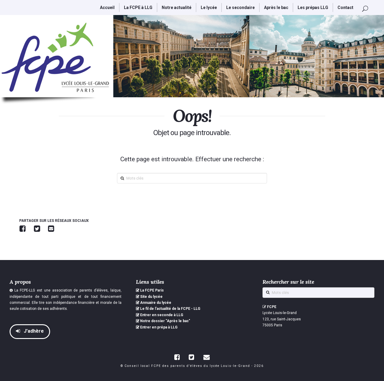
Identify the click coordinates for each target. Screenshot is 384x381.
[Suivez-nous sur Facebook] (177, 357)
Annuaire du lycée (155, 303)
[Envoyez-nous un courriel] (206, 357)
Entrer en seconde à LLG (161, 315)
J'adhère (33, 331)
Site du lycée (151, 297)
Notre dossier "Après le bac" (165, 321)
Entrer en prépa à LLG (159, 327)
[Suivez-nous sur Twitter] (191, 357)
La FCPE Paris (152, 290)
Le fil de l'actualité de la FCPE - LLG (170, 309)
